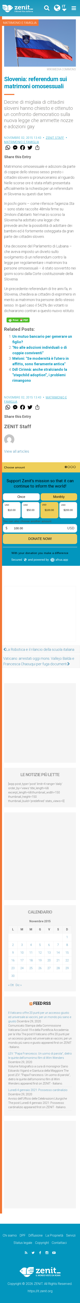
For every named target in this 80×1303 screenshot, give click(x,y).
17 (22, 960)
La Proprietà (54, 1235)
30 (13, 976)
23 (13, 968)
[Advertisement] (40, 617)
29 (67, 968)
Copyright (42, 1243)
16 (13, 960)
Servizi (70, 1235)
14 (58, 952)
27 (49, 968)
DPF (23, 1235)
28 (58, 968)
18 (31, 960)
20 (49, 960)
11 (31, 952)
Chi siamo (10, 1235)
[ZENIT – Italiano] (22, 8)
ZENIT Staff (55, 137)
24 (22, 968)
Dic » (19, 985)
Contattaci (59, 1243)
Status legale (23, 1243)
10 (22, 952)
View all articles (16, 451)
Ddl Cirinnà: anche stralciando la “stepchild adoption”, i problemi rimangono (39, 375)
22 (67, 960)
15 (67, 952)
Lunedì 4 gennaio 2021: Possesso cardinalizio (37, 1090)
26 (40, 968)
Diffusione (36, 1235)
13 (49, 952)
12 (40, 952)
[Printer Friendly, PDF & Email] (18, 320)
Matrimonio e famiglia (20, 23)
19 (40, 960)
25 (31, 968)
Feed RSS (42, 1003)
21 (58, 960)
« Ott (11, 985)
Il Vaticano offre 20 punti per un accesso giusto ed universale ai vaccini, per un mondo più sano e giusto (39, 1017)
